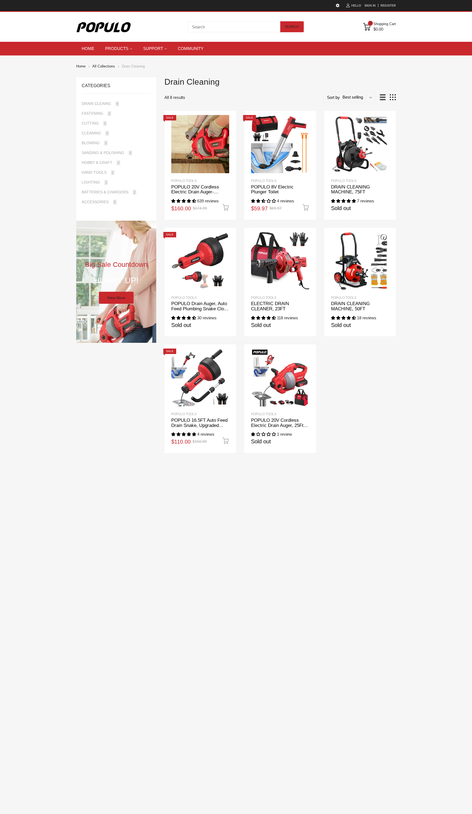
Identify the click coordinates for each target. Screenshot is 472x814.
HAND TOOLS (98, 172)
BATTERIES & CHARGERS (108, 192)
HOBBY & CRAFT (100, 162)
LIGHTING (94, 182)
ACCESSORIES (99, 202)
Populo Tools (343, 181)
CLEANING (95, 133)
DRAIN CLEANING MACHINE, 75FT (350, 189)
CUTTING (94, 123)
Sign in (370, 5)
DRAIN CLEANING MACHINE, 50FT (350, 306)
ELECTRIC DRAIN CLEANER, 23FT (270, 306)
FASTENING (96, 113)
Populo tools (184, 181)
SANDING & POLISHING (106, 153)
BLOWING (94, 143)
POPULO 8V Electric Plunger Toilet (272, 189)
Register (388, 5)
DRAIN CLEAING (100, 103)
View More (116, 298)
